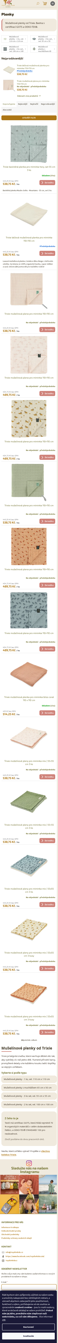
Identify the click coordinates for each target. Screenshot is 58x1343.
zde (3, 1319)
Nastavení (28, 1327)
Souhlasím (28, 1336)
